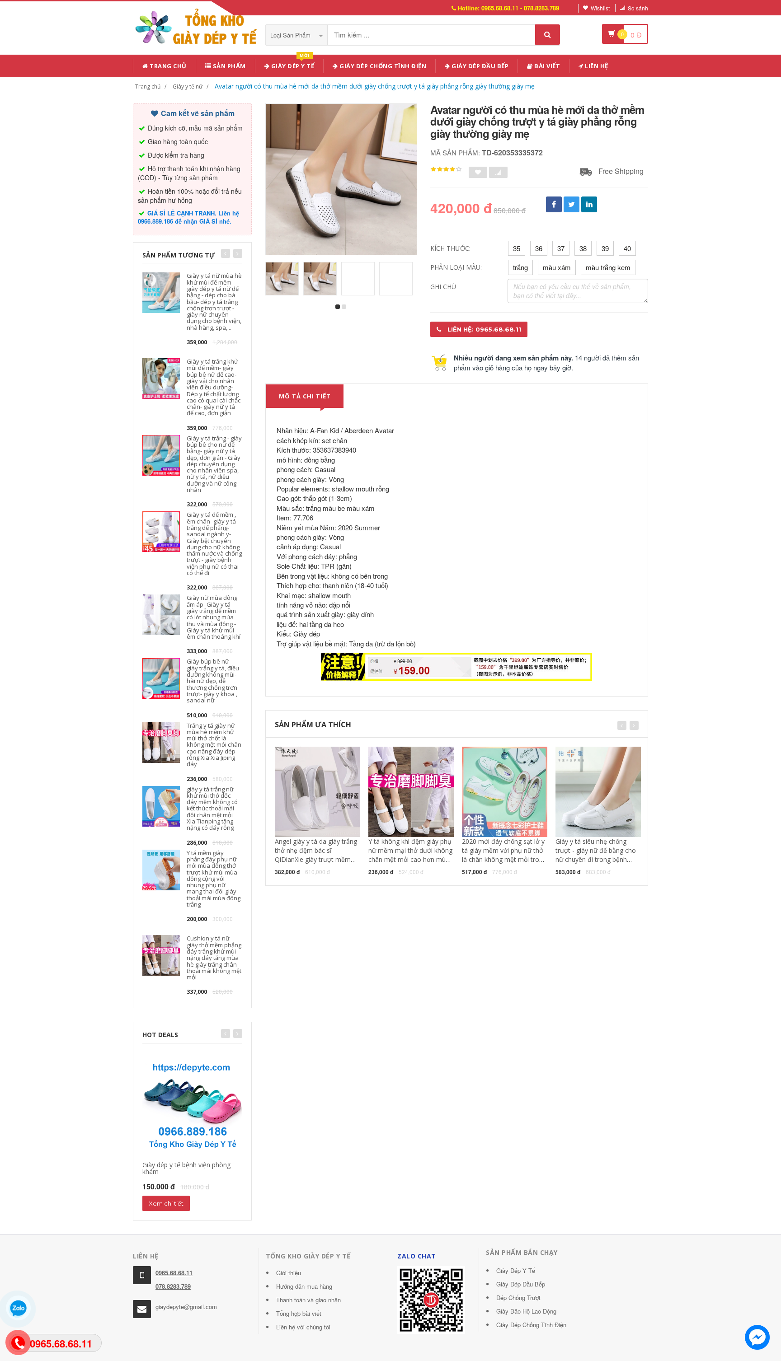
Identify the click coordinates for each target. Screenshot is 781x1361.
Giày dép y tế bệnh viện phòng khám (186, 1168)
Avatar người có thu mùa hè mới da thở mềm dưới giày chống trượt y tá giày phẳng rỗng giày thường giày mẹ (375, 86)
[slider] (446, 169)
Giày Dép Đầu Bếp (520, 1284)
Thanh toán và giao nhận (308, 1300)
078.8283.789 (173, 1286)
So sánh (638, 8)
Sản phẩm (228, 66)
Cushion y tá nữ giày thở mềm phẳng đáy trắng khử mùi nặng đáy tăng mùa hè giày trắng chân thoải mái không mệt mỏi (214, 957)
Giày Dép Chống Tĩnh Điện (382, 66)
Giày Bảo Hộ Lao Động (526, 1311)
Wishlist (600, 8)
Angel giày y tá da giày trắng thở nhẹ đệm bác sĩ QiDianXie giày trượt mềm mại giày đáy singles (316, 855)
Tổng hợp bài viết (298, 1313)
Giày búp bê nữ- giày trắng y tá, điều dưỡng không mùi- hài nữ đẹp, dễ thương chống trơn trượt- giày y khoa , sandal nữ (213, 680)
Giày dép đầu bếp (479, 66)
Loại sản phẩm (291, 35)
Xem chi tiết (166, 1203)
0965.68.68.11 (174, 1272)
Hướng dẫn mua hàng (304, 1286)
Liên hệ (595, 66)
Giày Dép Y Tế (515, 1270)
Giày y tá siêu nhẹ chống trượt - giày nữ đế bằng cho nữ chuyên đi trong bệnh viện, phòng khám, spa (595, 855)
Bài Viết (546, 66)
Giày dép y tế (291, 64)
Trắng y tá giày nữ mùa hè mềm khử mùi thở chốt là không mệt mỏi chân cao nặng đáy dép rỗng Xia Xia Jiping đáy (214, 744)
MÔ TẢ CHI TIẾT (305, 396)
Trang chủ (167, 66)
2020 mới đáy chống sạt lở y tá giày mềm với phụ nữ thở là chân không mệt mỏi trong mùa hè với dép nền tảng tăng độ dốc (504, 859)
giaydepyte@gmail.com (186, 1306)
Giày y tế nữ (187, 86)
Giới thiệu (288, 1272)
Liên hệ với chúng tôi (303, 1327)
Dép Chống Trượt (518, 1297)
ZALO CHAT (416, 1256)
